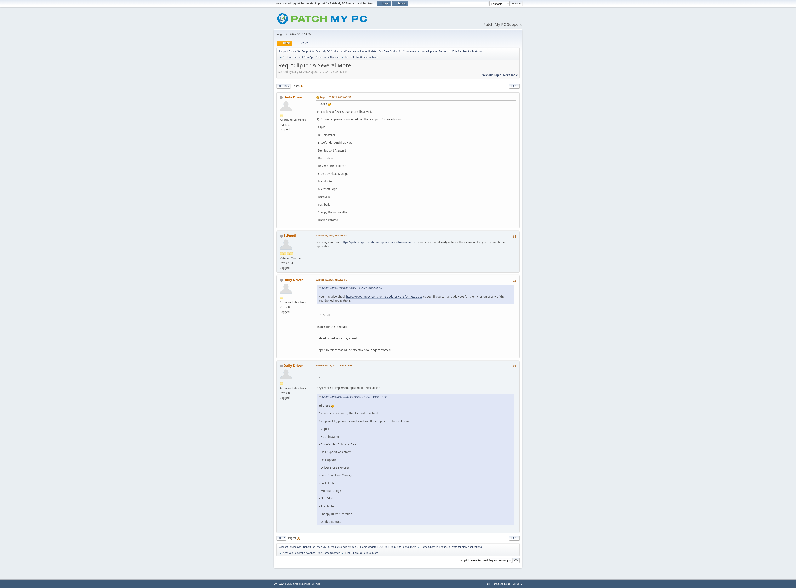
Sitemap (316, 584)
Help (487, 583)
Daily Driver (293, 97)
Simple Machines (301, 584)
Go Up (281, 538)
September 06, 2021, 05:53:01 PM (334, 365)
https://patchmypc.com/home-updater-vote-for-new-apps (378, 242)
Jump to (464, 560)
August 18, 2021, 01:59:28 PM (331, 279)
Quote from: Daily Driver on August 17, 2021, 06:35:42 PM (354, 397)
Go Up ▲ (517, 583)
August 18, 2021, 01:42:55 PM (331, 235)
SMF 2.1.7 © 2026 (283, 584)
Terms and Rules (501, 583)
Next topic (510, 75)
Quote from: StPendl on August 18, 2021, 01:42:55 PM (352, 288)
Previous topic (491, 75)
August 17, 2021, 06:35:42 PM (335, 97)
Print (514, 85)
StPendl (290, 235)
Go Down (283, 85)
